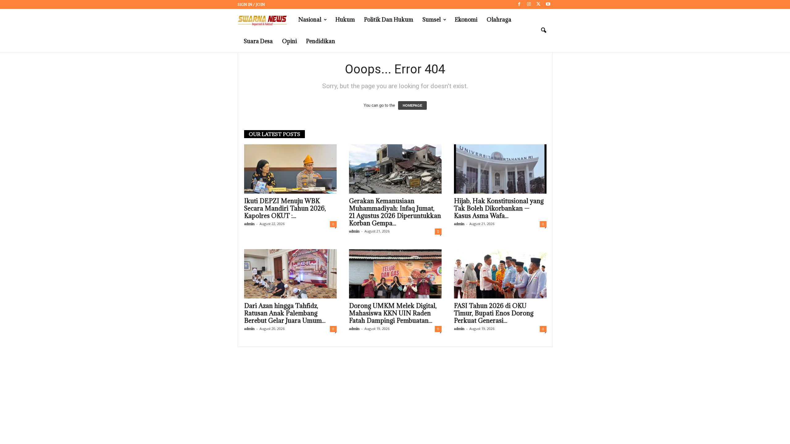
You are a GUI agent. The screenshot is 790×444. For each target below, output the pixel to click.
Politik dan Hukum (388, 19)
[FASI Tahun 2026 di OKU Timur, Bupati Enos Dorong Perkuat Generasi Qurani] (500, 273)
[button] (543, 30)
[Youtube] (548, 4)
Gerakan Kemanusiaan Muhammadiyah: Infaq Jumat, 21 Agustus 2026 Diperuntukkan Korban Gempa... (395, 212)
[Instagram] (529, 4)
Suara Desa (258, 41)
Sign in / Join (251, 4)
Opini (289, 41)
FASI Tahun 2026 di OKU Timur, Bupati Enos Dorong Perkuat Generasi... (494, 313)
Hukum (345, 19)
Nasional (309, 19)
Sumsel (431, 19)
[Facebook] (519, 4)
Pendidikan (320, 41)
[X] (538, 4)
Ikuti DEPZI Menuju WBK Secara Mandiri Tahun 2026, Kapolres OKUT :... (285, 208)
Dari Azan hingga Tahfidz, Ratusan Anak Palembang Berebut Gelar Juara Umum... (285, 313)
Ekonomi (466, 19)
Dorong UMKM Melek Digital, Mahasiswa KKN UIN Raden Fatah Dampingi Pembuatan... (393, 313)
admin (249, 223)
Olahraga (499, 19)
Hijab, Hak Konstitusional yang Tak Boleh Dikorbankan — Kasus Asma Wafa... (499, 208)
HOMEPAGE (412, 105)
